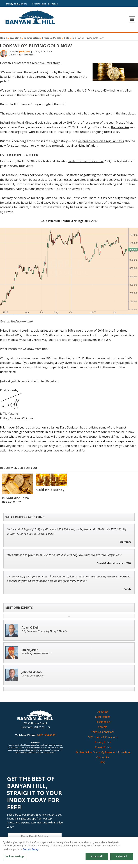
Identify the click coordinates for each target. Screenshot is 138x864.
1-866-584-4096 (46, 735)
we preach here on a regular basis (101, 141)
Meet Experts (103, 716)
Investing (15, 37)
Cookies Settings (14, 856)
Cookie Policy (103, 747)
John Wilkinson (32, 672)
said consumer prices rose (86, 161)
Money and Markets (16, 3)
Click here (96, 446)
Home (3, 37)
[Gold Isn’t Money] (51, 480)
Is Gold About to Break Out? (15, 500)
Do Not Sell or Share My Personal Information (103, 752)
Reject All (121, 856)
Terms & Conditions (102, 732)
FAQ (102, 762)
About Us (102, 711)
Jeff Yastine (24, 51)
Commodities (32, 37)
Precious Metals (51, 37)
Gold (67, 37)
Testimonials (102, 721)
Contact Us (102, 757)
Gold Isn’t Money (50, 490)
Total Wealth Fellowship (45, 3)
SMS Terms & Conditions (103, 737)
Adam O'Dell (30, 627)
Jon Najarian (30, 650)
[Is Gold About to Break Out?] (17, 484)
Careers (102, 727)
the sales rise (120, 127)
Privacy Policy (103, 742)
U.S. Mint (88, 90)
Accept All (97, 856)
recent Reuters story (46, 63)
